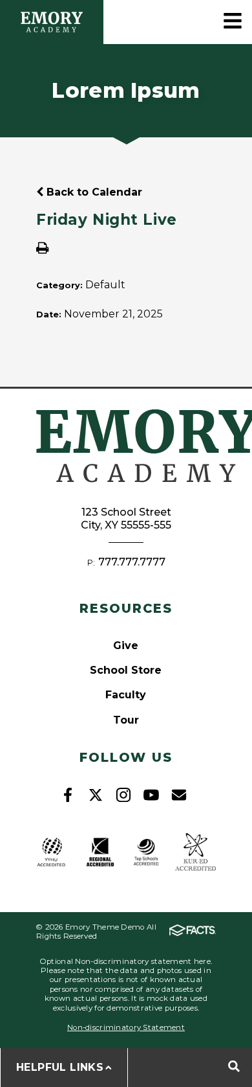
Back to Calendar (92, 192)
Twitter (95, 795)
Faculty (125, 695)
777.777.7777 (131, 562)
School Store (126, 670)
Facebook (68, 795)
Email (179, 795)
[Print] (42, 249)
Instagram (123, 795)
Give (125, 645)
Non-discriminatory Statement (126, 1027)
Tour (126, 720)
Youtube (151, 795)
